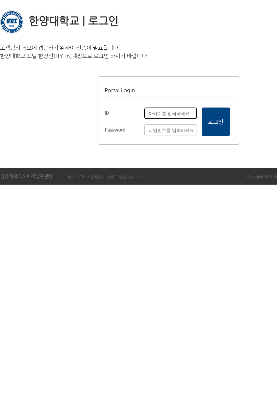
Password (115, 129)
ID (107, 112)
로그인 (215, 122)
